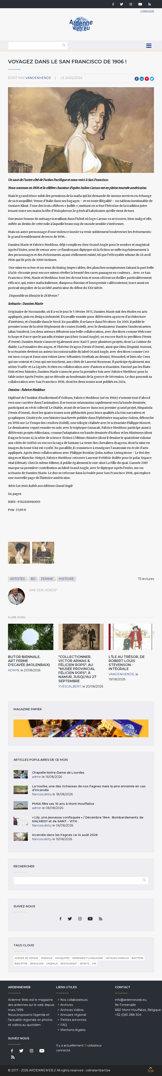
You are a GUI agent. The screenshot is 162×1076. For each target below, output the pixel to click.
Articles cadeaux (117, 958)
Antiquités (62, 958)
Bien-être (21, 963)
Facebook (137, 79)
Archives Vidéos (72, 1010)
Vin (94, 963)
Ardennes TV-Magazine (87, 958)
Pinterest (147, 79)
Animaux (46, 958)
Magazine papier (81, 728)
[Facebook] (113, 4)
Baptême (137, 958)
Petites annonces (73, 1020)
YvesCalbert (69, 686)
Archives (66, 1005)
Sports (84, 963)
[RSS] (149, 4)
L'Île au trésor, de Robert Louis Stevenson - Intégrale (127, 663)
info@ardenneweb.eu (131, 1000)
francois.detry (42, 794)
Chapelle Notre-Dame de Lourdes (58, 772)
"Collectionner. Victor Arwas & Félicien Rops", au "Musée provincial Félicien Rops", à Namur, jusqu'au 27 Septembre (77, 669)
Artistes (17, 579)
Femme (47, 579)
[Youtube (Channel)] (140, 4)
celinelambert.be (98, 1070)
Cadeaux (52, 963)
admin (13, 670)
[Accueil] (81, 31)
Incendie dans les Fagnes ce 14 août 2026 (65, 835)
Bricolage (37, 963)
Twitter (152, 79)
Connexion (147, 11)
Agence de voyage (26, 958)
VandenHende (38, 78)
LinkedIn (142, 79)
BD (33, 579)
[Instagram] (130, 4)
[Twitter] (121, 4)
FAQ (63, 1025)
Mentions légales (72, 1030)
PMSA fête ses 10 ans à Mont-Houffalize (63, 804)
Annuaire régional (73, 1015)
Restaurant (69, 963)
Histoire (66, 579)
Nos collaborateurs (74, 1000)
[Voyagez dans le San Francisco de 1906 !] (19, 553)
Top (150, 1071)
